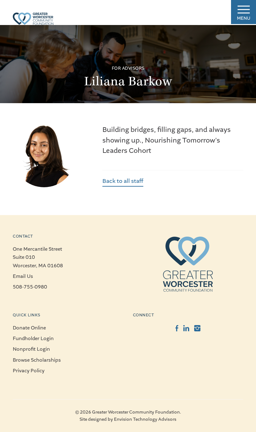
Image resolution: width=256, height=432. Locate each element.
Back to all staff (122, 181)
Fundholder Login (33, 338)
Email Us (23, 276)
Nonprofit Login (31, 349)
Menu (243, 18)
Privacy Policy (28, 371)
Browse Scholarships (37, 360)
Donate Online (29, 328)
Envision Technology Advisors (145, 419)
